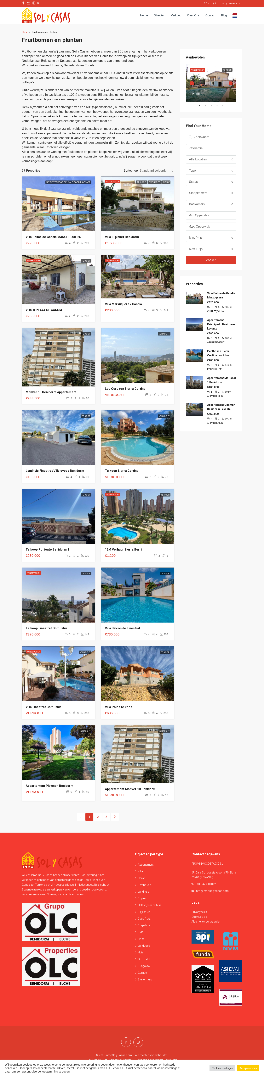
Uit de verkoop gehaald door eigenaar (68, 182)
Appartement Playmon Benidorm (49, 786)
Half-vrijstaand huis (149, 905)
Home (144, 15)
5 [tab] (225, 105)
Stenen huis (145, 979)
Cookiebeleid (199, 916)
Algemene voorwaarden (206, 921)
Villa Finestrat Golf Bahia (43, 707)
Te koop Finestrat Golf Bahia (46, 628)
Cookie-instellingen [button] (222, 1068)
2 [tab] (207, 105)
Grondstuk (144, 959)
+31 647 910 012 (206, 884)
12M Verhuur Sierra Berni (123, 549)
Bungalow (144, 966)
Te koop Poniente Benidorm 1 (47, 549)
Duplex (142, 898)
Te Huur (165, 495)
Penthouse (144, 884)
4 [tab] (219, 105)
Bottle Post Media (166, 1060)
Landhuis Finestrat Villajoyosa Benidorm (55, 471)
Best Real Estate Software (117, 1060)
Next (230, 83)
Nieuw (166, 182)
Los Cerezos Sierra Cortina (125, 389)
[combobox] (156, 171)
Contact (210, 15)
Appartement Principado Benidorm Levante (221, 324)
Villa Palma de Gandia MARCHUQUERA (53, 237)
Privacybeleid (200, 911)
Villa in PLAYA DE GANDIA (44, 310)
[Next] (115, 817)
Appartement (145, 864)
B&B (140, 932)
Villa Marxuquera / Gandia (123, 304)
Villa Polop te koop (118, 707)
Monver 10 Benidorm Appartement (51, 392)
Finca (141, 938)
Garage (142, 972)
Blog (224, 15)
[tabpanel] (211, 83)
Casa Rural (144, 918)
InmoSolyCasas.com (119, 1055)
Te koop (141, 182)
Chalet (141, 878)
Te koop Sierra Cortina (121, 471)
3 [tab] (213, 105)
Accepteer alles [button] (248, 1068)
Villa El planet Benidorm (122, 237)
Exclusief (155, 182)
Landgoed (144, 945)
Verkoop (176, 15)
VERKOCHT (164, 334)
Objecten (159, 15)
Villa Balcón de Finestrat (122, 628)
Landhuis (143, 891)
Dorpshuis (144, 925)
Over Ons (193, 15)
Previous (192, 83)
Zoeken (211, 260)
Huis (140, 952)
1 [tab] (202, 105)
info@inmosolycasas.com (212, 890)
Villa (140, 871)
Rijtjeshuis (144, 911)
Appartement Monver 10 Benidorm (130, 789)
